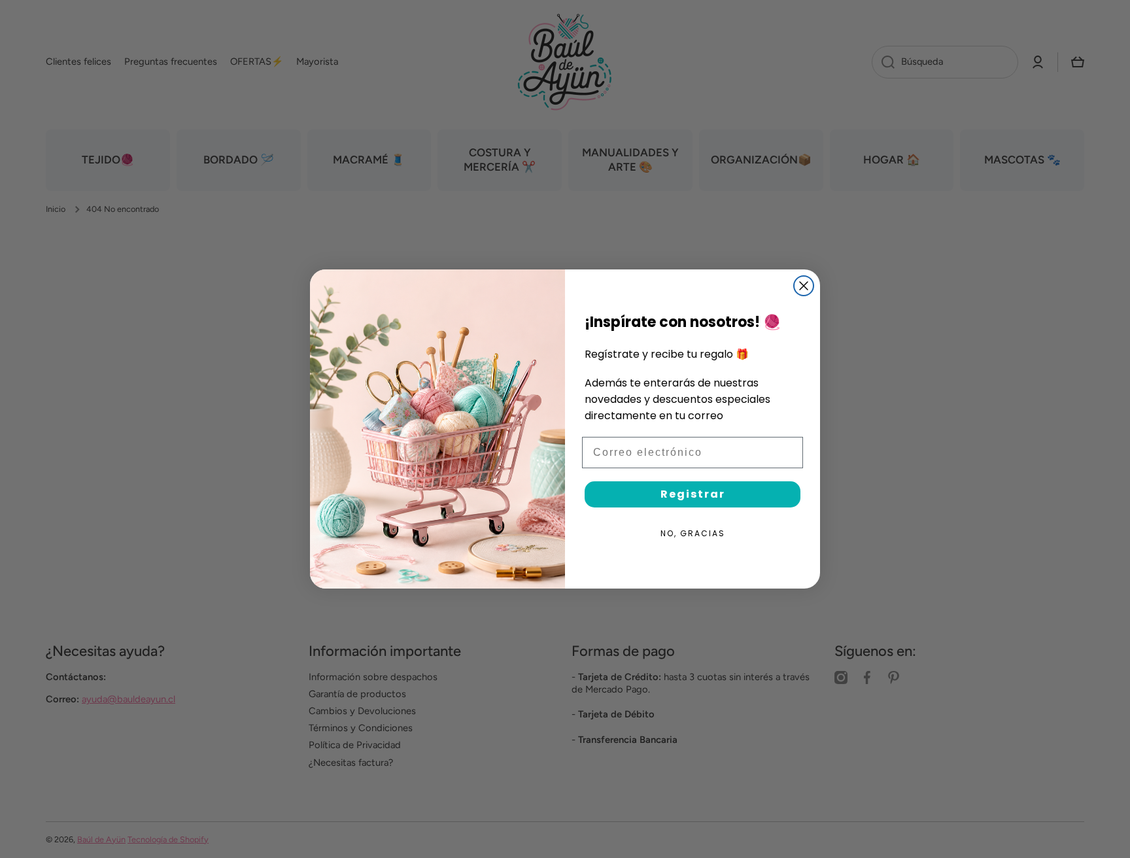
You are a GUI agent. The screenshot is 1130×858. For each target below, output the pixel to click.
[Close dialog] (803, 286)
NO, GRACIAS (692, 533)
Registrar (692, 494)
